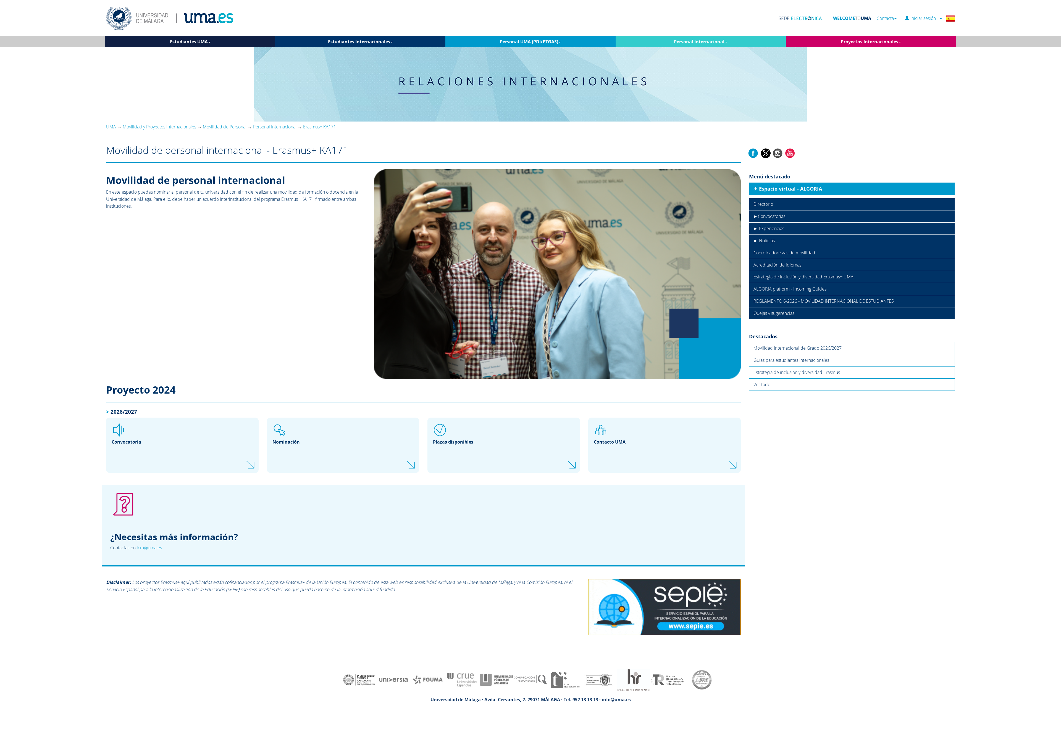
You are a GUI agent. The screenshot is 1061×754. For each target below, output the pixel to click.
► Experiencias (768, 228)
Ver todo (761, 384)
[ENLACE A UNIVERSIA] (393, 679)
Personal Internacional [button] (699, 42)
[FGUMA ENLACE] (427, 679)
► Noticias (764, 241)
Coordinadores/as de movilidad (784, 253)
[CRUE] (462, 679)
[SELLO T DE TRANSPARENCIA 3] (564, 679)
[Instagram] (777, 153)
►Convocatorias (769, 216)
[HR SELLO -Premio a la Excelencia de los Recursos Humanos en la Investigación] (633, 679)
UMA (111, 127)
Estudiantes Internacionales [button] (359, 42)
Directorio (763, 204)
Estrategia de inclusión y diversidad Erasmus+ (797, 372)
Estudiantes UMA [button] (189, 42)
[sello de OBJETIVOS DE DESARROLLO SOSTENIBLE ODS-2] (359, 679)
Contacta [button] (885, 18)
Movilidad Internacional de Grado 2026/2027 (797, 348)
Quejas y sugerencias (773, 313)
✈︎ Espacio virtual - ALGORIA (787, 188)
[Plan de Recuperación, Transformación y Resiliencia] (667, 679)
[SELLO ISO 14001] (599, 679)
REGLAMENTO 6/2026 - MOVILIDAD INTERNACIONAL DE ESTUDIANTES (823, 301)
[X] (765, 153)
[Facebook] (753, 153)
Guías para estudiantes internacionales (791, 360)
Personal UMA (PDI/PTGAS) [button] (529, 42)
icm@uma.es (149, 548)
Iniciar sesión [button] (924, 18)
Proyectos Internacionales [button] (869, 42)
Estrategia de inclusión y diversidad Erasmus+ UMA (803, 277)
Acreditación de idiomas (777, 265)
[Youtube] (789, 153)
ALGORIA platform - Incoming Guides (789, 289)
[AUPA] (496, 679)
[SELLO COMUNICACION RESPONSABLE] (530, 679)
